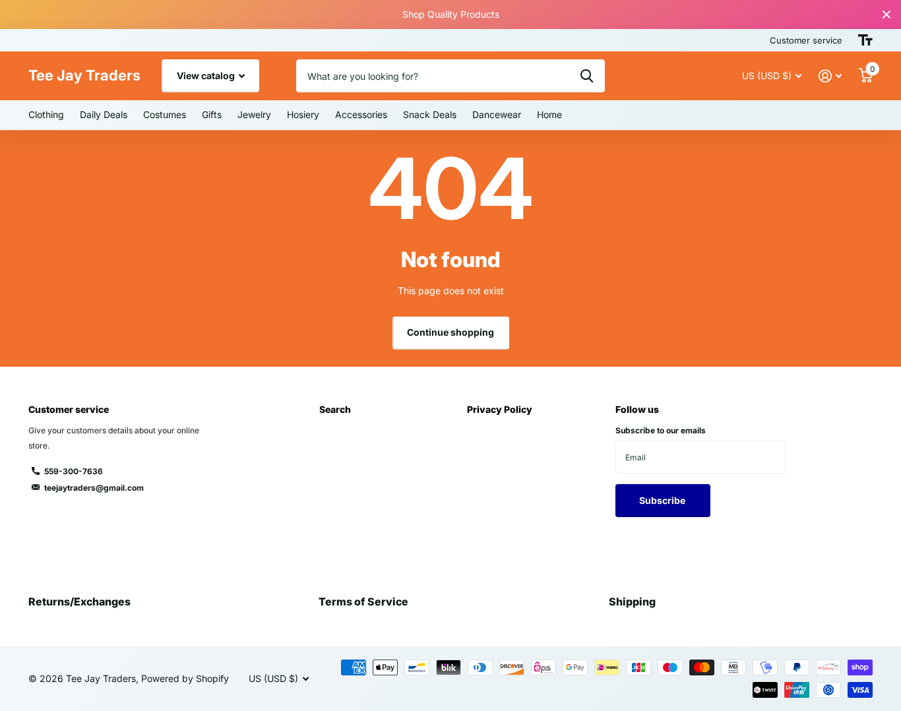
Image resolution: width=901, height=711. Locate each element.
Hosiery (303, 114)
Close (886, 14)
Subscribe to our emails (660, 430)
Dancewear (496, 114)
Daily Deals (103, 114)
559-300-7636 (73, 471)
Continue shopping (450, 332)
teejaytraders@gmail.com (94, 488)
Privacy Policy (499, 409)
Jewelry (254, 114)
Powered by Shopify (185, 678)
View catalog (207, 75)
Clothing (46, 114)
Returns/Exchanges (79, 601)
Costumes (164, 114)
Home (549, 114)
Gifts (212, 114)
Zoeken (587, 75)
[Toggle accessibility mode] (865, 40)
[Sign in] (830, 76)
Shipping (632, 601)
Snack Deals (429, 114)
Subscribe (663, 500)
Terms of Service (363, 601)
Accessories (361, 114)
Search (335, 409)
